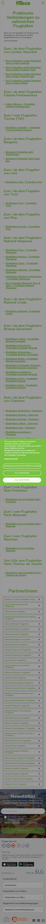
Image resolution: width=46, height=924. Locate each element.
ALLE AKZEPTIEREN (22, 480)
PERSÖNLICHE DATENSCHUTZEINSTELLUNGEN (22, 466)
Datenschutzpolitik (11, 459)
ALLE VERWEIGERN (22, 473)
